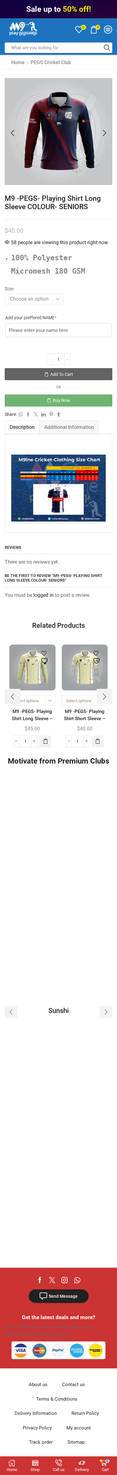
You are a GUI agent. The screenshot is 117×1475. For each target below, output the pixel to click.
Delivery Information (36, 1413)
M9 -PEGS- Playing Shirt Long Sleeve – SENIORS (32, 719)
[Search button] (107, 48)
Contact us (73, 1384)
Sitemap (76, 1442)
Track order (41, 1442)
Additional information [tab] (69, 427)
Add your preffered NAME (40, 317)
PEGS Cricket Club (51, 62)
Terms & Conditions (56, 1399)
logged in (43, 595)
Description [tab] (22, 427)
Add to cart (61, 374)
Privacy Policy (37, 1428)
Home (18, 62)
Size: (10, 289)
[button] (12, 133)
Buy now (61, 400)
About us (38, 1384)
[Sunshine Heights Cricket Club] (58, 1012)
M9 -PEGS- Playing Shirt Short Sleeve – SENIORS (84, 719)
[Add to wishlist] (45, 657)
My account (78, 1428)
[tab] (22, 427)
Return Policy (85, 1413)
